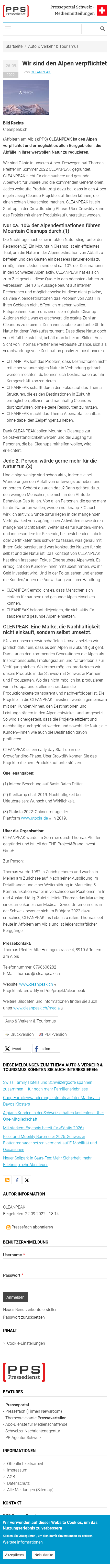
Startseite (14, 46)
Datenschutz (18, 1483)
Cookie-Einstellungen (26, 1343)
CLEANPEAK (41, 72)
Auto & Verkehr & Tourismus (53, 46)
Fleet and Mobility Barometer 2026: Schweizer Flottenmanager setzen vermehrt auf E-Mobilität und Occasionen (50, 1143)
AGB (11, 1476)
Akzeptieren (14, 1555)
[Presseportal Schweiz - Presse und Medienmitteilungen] (16, 11)
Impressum (17, 1470)
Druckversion (22, 1034)
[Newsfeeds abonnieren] (7, 1180)
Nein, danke (44, 1555)
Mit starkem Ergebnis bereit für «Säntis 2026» (43, 1127)
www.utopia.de (34, 818)
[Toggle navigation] (8, 29)
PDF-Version (56, 1034)
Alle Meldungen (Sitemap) (30, 1489)
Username (12, 1254)
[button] (26, 97)
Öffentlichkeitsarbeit (25, 1463)
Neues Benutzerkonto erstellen (30, 1309)
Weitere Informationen (23, 1542)
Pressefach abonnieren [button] (31, 1227)
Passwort (11, 1275)
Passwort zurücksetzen (24, 1317)
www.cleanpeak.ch (36, 984)
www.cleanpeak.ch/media (36, 1008)
